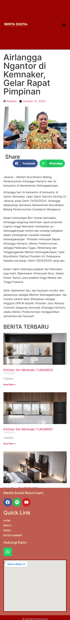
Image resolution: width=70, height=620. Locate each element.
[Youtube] (26, 502)
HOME (6, 520)
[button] (63, 25)
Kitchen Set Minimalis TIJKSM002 (28, 370)
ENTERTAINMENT (13, 535)
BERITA (7, 525)
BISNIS (7, 530)
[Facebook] (7, 502)
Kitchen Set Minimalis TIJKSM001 (28, 429)
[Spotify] (17, 502)
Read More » (9, 384)
